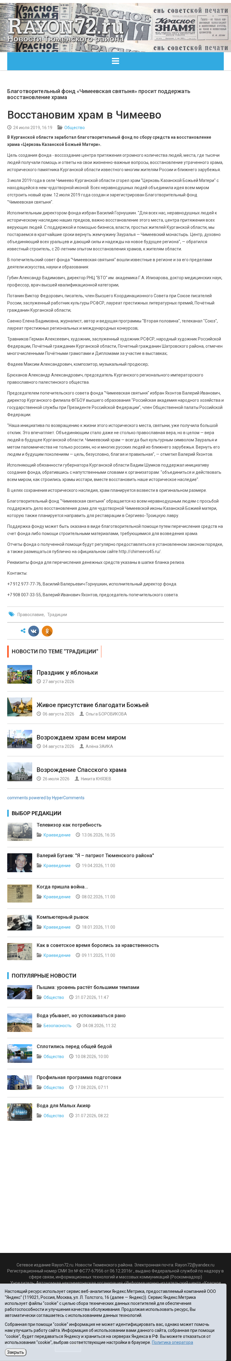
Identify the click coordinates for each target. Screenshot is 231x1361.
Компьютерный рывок (63, 917)
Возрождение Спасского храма (82, 769)
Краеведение (57, 835)
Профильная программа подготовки (79, 1077)
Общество (74, 127)
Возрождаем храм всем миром (81, 737)
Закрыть (15, 1352)
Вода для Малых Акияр (64, 1105)
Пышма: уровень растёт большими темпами (88, 987)
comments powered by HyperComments (46, 797)
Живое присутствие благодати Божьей (93, 705)
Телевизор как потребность (69, 825)
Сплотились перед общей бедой (74, 1046)
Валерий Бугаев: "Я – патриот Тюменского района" (95, 855)
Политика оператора (172, 1342)
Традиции (57, 614)
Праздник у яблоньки (67, 672)
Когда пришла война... (62, 887)
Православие (30, 614)
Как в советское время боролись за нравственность (98, 945)
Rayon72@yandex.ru (194, 1265)
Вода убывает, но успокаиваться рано (81, 1015)
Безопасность (58, 1025)
